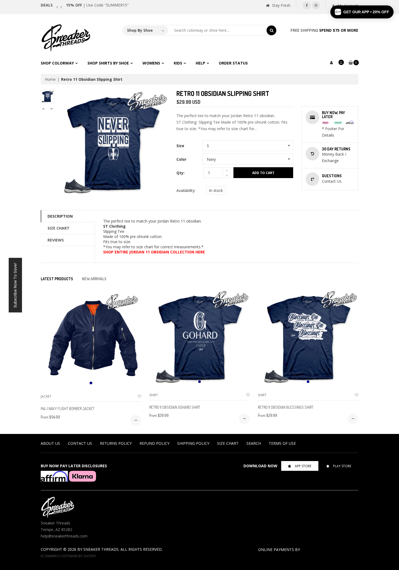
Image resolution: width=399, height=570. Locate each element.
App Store (303, 466)
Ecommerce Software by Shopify (68, 556)
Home (50, 79)
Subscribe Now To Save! (15, 285)
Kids (178, 63)
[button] (362, 11)
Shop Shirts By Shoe (108, 63)
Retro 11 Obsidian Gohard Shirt (174, 407)
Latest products (57, 278)
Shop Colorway (57, 63)
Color (181, 159)
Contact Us (80, 443)
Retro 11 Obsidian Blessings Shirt (286, 407)
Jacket (46, 396)
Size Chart (58, 228)
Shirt (153, 395)
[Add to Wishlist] (139, 396)
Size (180, 145)
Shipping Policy (193, 443)
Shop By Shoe (140, 30)
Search (253, 443)
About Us (50, 443)
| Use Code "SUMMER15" (97, 5)
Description (60, 216)
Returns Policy (116, 443)
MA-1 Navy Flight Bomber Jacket (67, 408)
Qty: (180, 172)
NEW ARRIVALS (94, 278)
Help (200, 63)
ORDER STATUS (233, 63)
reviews (55, 240)
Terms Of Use (282, 443)
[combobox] (217, 30)
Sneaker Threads (101, 549)
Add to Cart (263, 172)
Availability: (185, 190)
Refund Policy (154, 443)
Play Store (342, 466)
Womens (151, 63)
